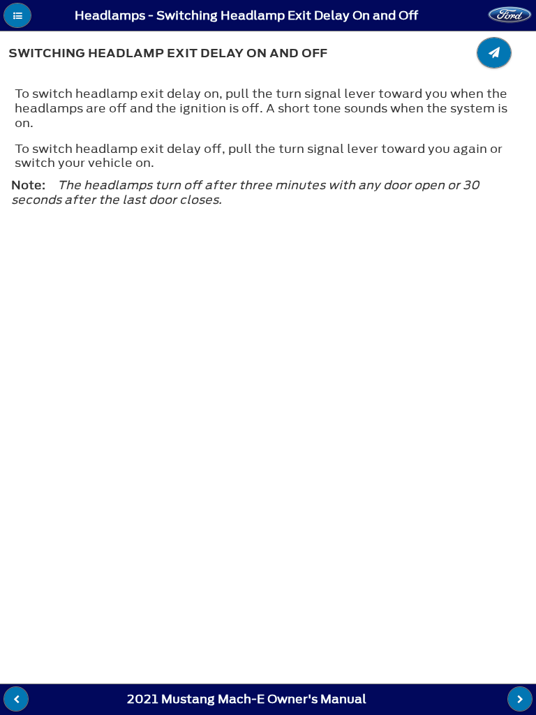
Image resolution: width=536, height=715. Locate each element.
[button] (17, 15)
